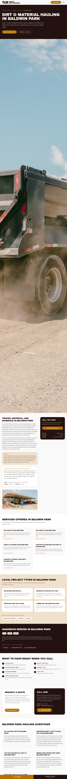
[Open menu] (63, 2)
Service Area (6, 10)
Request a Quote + (24, 32)
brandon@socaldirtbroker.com (47, 705)
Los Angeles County (17, 10)
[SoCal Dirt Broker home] (11, 2)
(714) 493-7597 (56, 2)
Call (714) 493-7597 (9, 32)
